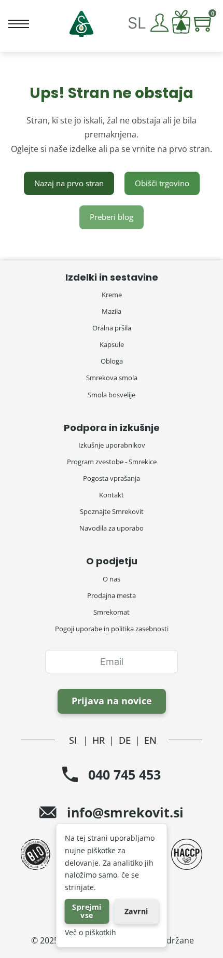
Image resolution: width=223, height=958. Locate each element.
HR (98, 740)
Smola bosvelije (111, 394)
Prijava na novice (112, 701)
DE (125, 740)
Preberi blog (111, 217)
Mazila (111, 311)
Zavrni (136, 911)
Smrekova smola (111, 377)
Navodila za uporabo (111, 528)
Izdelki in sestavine (111, 277)
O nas (111, 579)
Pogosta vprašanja (111, 478)
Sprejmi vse (87, 911)
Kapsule (112, 344)
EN (150, 740)
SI (73, 740)
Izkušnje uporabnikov (111, 445)
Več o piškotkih (90, 932)
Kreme (112, 294)
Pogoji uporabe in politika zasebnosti (112, 628)
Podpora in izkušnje (112, 427)
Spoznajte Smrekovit (112, 511)
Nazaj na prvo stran (69, 183)
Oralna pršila (111, 327)
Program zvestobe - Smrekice (112, 461)
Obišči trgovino (162, 183)
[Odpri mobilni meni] (18, 24)
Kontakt (111, 494)
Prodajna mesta (111, 595)
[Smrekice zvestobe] (181, 24)
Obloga (112, 361)
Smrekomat (111, 612)
